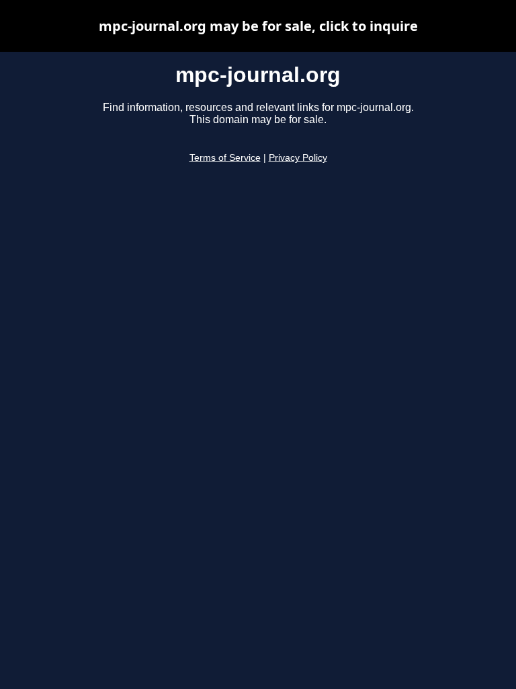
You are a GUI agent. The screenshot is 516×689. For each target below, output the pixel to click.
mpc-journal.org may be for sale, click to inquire (258, 26)
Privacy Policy (298, 158)
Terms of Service (225, 158)
